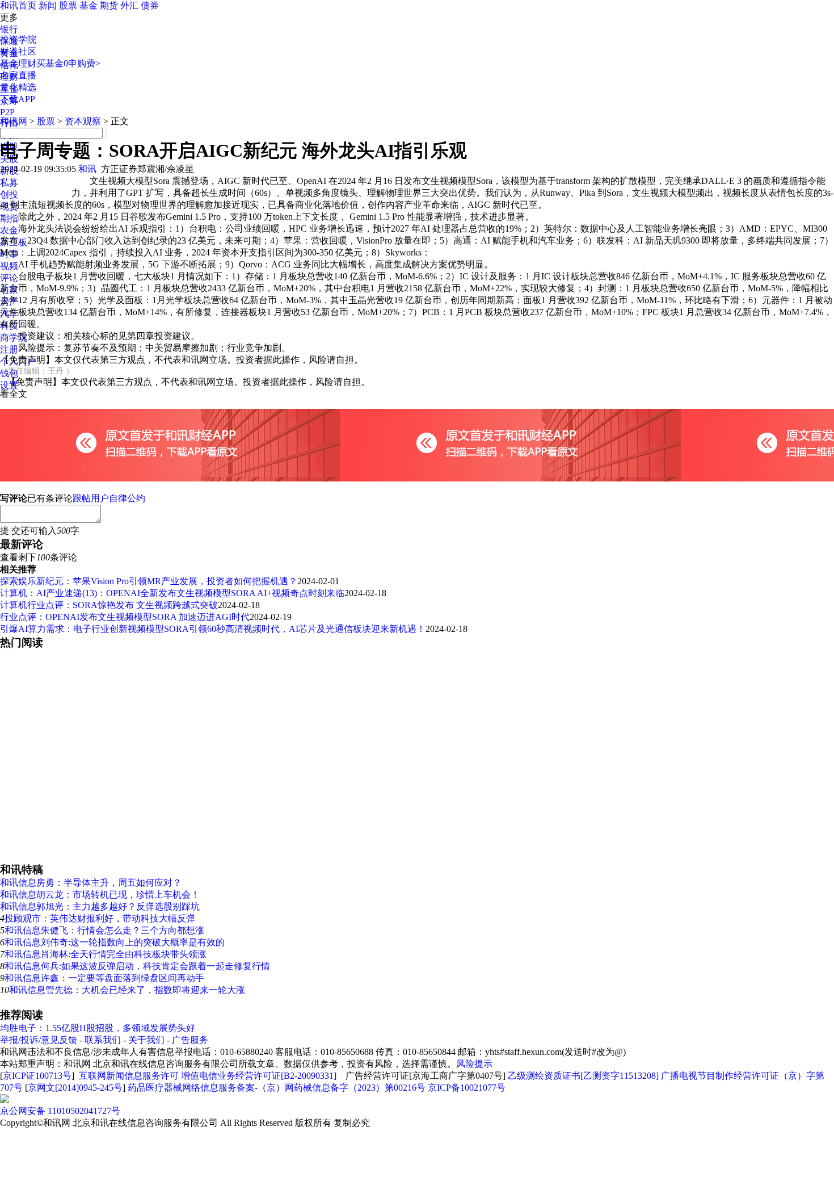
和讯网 (13, 121)
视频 (9, 266)
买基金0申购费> (68, 63)
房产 (9, 302)
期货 (109, 5)
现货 (9, 206)
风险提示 (474, 1064)
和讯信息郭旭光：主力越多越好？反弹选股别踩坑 (100, 906)
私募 (9, 182)
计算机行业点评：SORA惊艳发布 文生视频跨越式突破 (109, 605)
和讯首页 (18, 5)
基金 (88, 5)
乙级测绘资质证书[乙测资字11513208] (583, 1075)
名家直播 (18, 75)
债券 (150, 5)
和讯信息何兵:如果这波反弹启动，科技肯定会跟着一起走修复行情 (137, 966)
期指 (9, 218)
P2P (7, 112)
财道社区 (18, 51)
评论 (9, 278)
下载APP (17, 99)
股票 (68, 5)
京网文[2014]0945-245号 (75, 1087)
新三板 (13, 242)
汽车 (9, 314)
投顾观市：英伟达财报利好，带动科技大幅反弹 (100, 918)
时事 (9, 254)
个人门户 (18, 361)
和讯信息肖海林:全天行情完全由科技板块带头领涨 (106, 954)
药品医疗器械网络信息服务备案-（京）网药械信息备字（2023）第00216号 (277, 1087)
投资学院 (18, 39)
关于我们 (146, 1040)
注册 (9, 349)
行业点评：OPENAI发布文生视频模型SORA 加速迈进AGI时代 (125, 617)
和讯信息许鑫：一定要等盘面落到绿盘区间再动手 (104, 978)
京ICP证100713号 (37, 1075)
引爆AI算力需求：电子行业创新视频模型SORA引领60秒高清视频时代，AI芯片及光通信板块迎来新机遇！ (213, 629)
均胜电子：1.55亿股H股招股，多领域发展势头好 (97, 1028)
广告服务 (190, 1040)
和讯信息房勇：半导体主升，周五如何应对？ (91, 882)
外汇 (129, 5)
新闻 (48, 5)
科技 (9, 325)
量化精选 (18, 87)
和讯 (87, 169)
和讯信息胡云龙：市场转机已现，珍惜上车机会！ (100, 894)
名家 (9, 290)
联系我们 (103, 1040)
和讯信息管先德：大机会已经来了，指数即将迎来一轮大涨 (127, 990)
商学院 (13, 337)
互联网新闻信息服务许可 (129, 1075)
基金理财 (18, 63)
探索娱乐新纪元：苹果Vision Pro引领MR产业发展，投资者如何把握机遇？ (148, 581)
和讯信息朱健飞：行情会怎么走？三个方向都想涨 (104, 930)
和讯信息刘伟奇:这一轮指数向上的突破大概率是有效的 (115, 942)
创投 (9, 194)
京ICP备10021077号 (467, 1087)
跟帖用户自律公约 (109, 498)
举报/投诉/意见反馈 (38, 1040)
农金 (9, 230)
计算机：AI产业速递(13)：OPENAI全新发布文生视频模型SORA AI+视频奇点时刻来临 (172, 593)
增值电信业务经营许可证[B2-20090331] (258, 1075)
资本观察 (83, 121)
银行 (9, 29)
